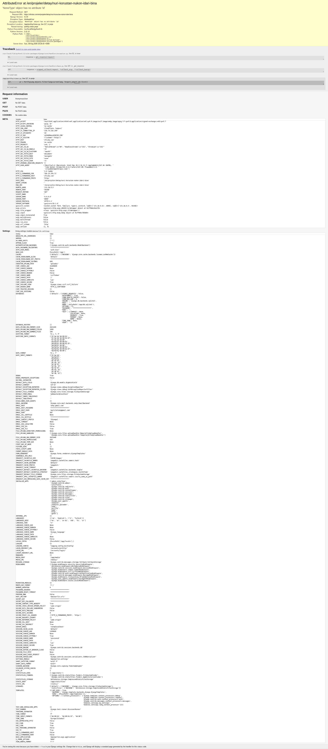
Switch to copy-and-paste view (28, 49)
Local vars (13, 62)
